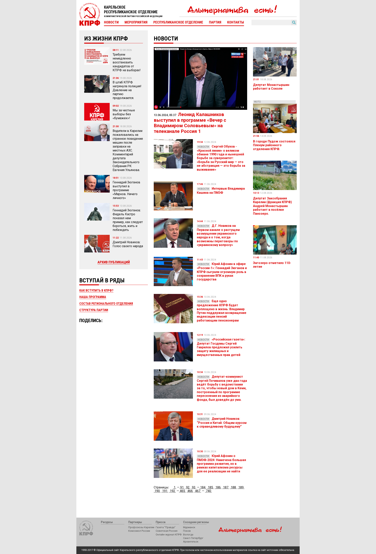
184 (202, 487)
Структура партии (93, 310)
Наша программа (92, 297)
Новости (111, 22)
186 (218, 487)
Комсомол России (139, 530)
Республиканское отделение (178, 22)
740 (208, 491)
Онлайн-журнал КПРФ (169, 534)
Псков (187, 530)
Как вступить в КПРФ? (96, 290)
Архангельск (190, 541)
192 (172, 491)
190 (157, 491)
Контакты (235, 22)
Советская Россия (166, 530)
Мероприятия (136, 22)
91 (181, 487)
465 (182, 491)
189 (241, 487)
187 (225, 487)
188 (233, 487)
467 (197, 491)
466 (190, 491)
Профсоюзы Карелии (141, 527)
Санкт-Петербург (193, 538)
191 (164, 491)
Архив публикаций (114, 262)
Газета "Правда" (165, 527)
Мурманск (189, 527)
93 (193, 487)
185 (210, 487)
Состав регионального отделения (106, 303)
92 (187, 487)
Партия (215, 22)
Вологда (188, 534)
